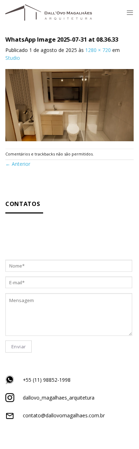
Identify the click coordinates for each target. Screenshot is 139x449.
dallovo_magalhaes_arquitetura (58, 397)
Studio (12, 57)
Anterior (17, 163)
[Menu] (130, 12)
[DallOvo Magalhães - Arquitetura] (48, 12)
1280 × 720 (98, 50)
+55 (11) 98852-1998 (47, 379)
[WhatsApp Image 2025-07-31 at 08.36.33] (69, 104)
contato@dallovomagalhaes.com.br (64, 415)
